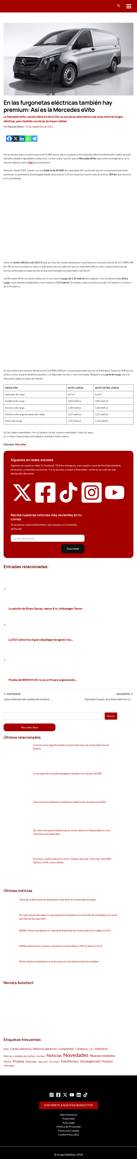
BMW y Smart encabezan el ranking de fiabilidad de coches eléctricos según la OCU (65, 930)
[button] (118, 6)
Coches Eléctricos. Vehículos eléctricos (33, 1048)
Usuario (107, 1061)
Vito (30, 162)
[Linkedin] (22, 138)
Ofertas (7, 1061)
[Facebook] (9, 138)
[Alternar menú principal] (129, 6)
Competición (66, 1048)
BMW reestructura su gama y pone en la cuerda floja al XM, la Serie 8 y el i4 (60, 945)
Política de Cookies (68, 1130)
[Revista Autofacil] (30, 1007)
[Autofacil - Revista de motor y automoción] (17, 6)
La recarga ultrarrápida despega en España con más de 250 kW (67, 773)
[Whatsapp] (28, 138)
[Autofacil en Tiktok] (68, 501)
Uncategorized (90, 1061)
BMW (6, 1049)
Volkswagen (9, 1065)
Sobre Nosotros (68, 1114)
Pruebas (18, 1061)
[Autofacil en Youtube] (115, 500)
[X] (15, 138)
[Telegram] (34, 138)
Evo (91, 1049)
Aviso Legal (68, 1122)
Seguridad (43, 1061)
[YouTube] (72, 1094)
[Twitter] (65, 1094)
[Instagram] (51, 1094)
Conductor (82, 1048)
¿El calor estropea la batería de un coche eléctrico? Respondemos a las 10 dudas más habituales (71, 832)
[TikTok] (85, 1094)
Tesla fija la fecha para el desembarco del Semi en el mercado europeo (57, 899)
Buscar (111, 715)
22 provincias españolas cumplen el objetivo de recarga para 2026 (69, 801)
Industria (101, 1049)
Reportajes (31, 1061)
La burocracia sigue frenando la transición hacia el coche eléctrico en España (71, 746)
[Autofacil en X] (22, 501)
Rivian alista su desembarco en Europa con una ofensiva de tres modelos (59, 961)
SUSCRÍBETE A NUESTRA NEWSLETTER (68, 1105)
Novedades (76, 1055)
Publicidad (69, 1118)
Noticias (54, 1055)
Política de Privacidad (68, 1126)
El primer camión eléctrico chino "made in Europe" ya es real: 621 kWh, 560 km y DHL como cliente (72, 860)
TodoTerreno (69, 1061)
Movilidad (40, 1056)
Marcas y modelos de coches (19, 1055)
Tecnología (54, 1061)
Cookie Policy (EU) (68, 1134)
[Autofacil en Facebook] (45, 503)
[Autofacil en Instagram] (92, 503)
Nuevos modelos (102, 1056)
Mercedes (20, 444)
